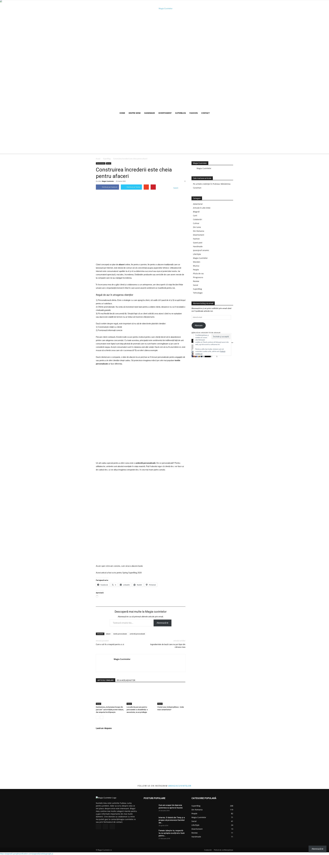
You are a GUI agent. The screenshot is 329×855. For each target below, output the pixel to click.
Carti (195, 215)
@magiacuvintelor (179, 785)
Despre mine (135, 113)
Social (108, 163)
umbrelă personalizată (137, 634)
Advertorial (198, 204)
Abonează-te (162, 623)
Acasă (98, 159)
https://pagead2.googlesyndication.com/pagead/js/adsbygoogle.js (26, 854)
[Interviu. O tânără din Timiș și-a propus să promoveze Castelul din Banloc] (150, 820)
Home (122, 113)
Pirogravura (198, 277)
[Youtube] (112, 826)
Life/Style (197, 254)
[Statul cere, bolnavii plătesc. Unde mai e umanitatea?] (171, 695)
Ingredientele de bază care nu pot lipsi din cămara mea (167, 645)
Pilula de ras (198, 273)
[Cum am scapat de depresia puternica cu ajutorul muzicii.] (150, 808)
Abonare (199, 325)
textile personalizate (120, 634)
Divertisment (165, 113)
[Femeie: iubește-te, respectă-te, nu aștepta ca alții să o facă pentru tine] (150, 833)
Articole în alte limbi (201, 208)
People (196, 269)
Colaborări (197, 219)
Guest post (197, 242)
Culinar (196, 223)
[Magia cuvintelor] (164, 55)
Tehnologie (198, 293)
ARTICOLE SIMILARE (105, 680)
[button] (230, 113)
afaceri (108, 634)
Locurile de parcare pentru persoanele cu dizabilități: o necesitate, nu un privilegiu (137, 709)
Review (196, 281)
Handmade (149, 113)
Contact (205, 113)
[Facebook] (98, 826)
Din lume (197, 227)
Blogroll (196, 211)
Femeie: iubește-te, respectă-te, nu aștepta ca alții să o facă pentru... (171, 833)
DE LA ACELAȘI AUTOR (126, 680)
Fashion (193, 113)
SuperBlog (180, 113)
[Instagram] (105, 826)
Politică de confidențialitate (223, 850)
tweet (175, 188)
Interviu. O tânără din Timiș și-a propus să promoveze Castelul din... (172, 820)
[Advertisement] (164, 135)
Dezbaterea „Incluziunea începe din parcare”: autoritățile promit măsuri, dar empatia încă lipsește (110, 709)
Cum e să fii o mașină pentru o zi (110, 644)
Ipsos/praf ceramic (201, 250)
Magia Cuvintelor (108, 181)
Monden (196, 262)
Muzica (196, 266)
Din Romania (198, 231)
